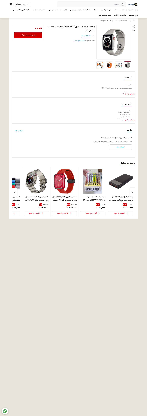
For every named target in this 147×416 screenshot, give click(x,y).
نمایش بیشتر (130, 94)
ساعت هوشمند (104, 21)
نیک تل (133, 21)
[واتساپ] (5, 411)
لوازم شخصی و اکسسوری (119, 21)
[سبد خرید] (10, 4)
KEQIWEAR (86, 36)
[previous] (132, 192)
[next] (14, 192)
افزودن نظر (19, 130)
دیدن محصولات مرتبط (28, 35)
